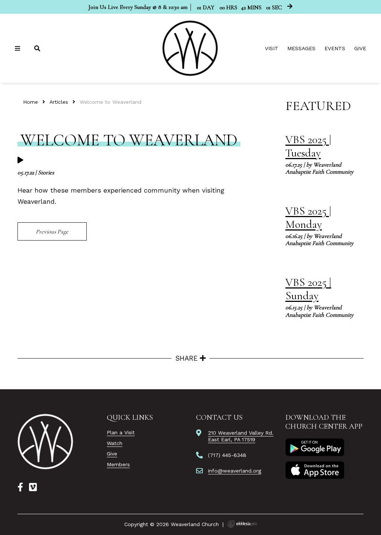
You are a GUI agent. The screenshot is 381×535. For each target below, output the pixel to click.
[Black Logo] (45, 441)
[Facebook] (20, 487)
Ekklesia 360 (242, 524)
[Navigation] (18, 48)
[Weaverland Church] (190, 48)
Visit (271, 48)
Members (118, 464)
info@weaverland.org (234, 471)
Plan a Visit (121, 432)
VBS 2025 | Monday (308, 217)
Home (30, 102)
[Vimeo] (33, 487)
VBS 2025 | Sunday (308, 289)
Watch (114, 443)
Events (334, 48)
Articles (58, 102)
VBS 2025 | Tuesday (308, 146)
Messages (301, 48)
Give (360, 48)
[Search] (38, 48)
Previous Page (52, 231)
